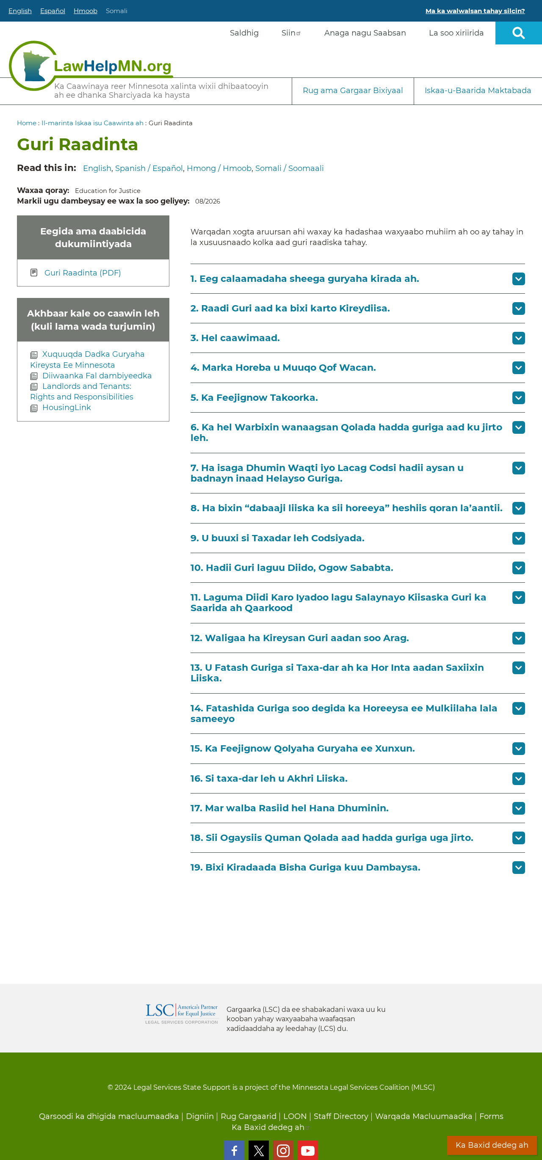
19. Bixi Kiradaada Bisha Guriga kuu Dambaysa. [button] (305, 867)
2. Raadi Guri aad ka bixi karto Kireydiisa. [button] (290, 308)
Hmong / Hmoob (219, 168)
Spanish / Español (149, 168)
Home (26, 123)
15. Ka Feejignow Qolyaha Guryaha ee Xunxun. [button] (303, 748)
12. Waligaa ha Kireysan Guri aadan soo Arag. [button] (300, 638)
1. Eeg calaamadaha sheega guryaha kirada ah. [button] (305, 278)
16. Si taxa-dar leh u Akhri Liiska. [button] (269, 778)
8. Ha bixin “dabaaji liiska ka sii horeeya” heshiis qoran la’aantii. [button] (347, 508)
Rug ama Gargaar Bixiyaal (353, 90)
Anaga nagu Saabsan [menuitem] (365, 33)
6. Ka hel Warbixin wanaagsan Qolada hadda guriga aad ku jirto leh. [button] (346, 433)
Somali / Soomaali (289, 168)
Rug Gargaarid (249, 1116)
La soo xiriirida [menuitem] (456, 33)
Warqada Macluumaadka (424, 1116)
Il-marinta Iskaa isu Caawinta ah (92, 123)
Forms (491, 1116)
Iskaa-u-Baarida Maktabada (478, 90)
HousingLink (66, 407)
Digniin (200, 1116)
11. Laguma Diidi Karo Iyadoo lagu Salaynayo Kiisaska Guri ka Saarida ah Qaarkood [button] (339, 603)
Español (52, 11)
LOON (295, 1116)
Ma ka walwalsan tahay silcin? (475, 11)
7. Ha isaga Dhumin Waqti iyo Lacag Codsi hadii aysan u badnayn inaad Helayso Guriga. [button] (327, 473)
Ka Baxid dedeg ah (268, 1127)
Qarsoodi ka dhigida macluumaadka (109, 1116)
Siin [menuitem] (289, 33)
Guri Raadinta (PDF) (82, 272)
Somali (116, 11)
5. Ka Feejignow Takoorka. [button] (254, 397)
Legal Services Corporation (181, 1013)
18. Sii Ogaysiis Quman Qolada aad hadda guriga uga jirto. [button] (332, 837)
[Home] (91, 65)
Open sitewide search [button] (518, 33)
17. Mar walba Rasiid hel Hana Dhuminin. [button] (290, 808)
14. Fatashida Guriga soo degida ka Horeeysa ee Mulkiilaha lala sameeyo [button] (344, 714)
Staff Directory (341, 1116)
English (20, 11)
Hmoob (85, 11)
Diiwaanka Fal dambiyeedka (97, 375)
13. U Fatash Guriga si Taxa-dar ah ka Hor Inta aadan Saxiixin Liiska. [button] (337, 673)
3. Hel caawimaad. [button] (235, 338)
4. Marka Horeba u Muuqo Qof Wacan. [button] (283, 367)
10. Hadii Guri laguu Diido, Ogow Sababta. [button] (292, 567)
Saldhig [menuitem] (244, 33)
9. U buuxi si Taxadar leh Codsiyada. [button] (278, 538)
